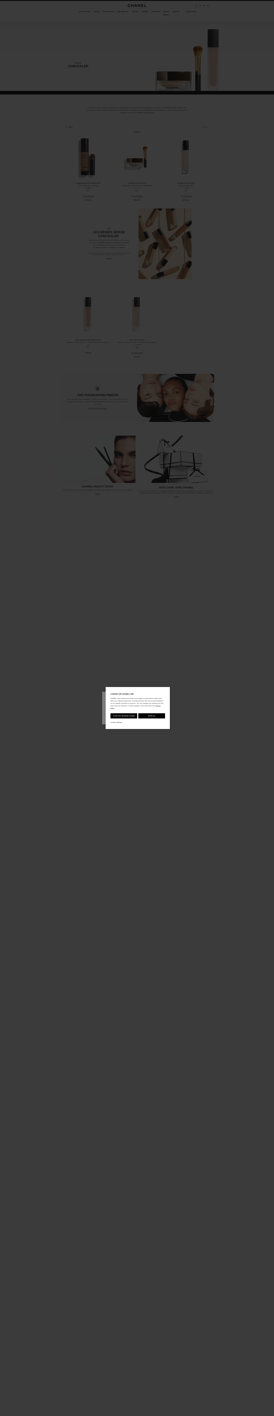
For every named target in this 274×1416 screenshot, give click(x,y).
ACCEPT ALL (151, 716)
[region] (138, 708)
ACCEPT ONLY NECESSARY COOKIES (124, 716)
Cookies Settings (116, 722)
